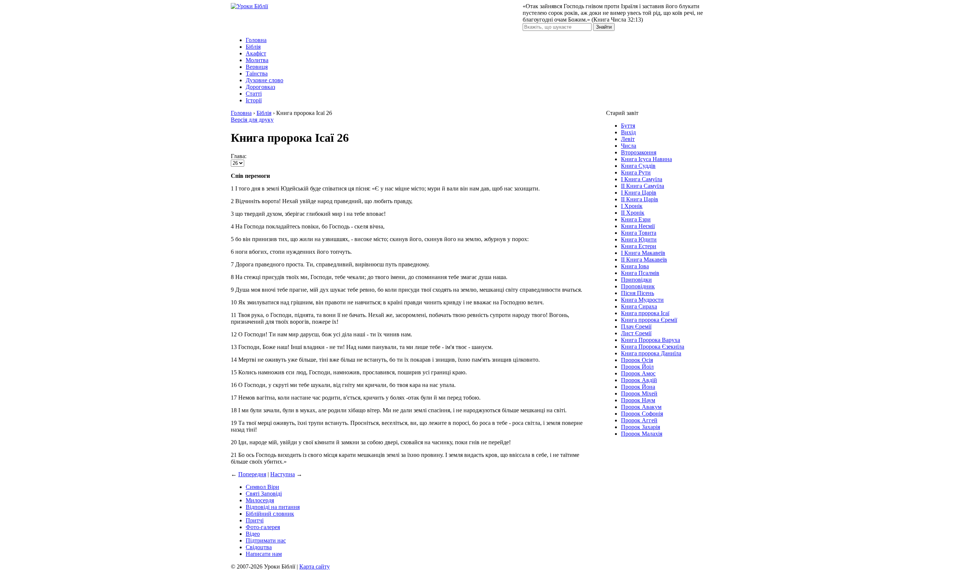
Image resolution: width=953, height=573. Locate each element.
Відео (253, 534)
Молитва (257, 60)
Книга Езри (636, 219)
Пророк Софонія (642, 413)
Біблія (253, 47)
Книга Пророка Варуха (650, 340)
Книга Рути (636, 172)
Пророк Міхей (639, 393)
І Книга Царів (638, 192)
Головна (256, 40)
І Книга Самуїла (641, 179)
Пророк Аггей (639, 420)
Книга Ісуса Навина (646, 159)
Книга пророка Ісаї (645, 313)
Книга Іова (635, 266)
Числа (628, 146)
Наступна (282, 474)
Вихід (628, 132)
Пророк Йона (638, 387)
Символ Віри (262, 487)
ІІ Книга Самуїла (642, 186)
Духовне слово (264, 80)
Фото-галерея (263, 527)
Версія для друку (252, 119)
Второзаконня (638, 152)
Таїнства (257, 73)
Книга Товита (638, 233)
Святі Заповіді (264, 493)
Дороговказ (260, 87)
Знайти (604, 27)
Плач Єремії (636, 326)
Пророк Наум (638, 400)
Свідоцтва (259, 547)
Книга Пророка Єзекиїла (652, 346)
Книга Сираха (639, 306)
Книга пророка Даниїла (651, 353)
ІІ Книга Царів (639, 199)
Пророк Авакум (641, 407)
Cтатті (254, 93)
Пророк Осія (637, 360)
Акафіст (256, 53)
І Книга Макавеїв (643, 253)
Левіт (628, 139)
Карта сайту (314, 566)
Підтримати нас (266, 540)
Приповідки (636, 279)
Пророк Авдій (639, 380)
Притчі (255, 520)
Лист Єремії (636, 333)
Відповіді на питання (273, 507)
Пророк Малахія (641, 433)
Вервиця (257, 67)
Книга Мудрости (642, 300)
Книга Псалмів (640, 273)
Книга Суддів (638, 166)
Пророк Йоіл (637, 367)
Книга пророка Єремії (649, 320)
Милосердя (260, 500)
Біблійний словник (270, 513)
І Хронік (632, 206)
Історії (254, 100)
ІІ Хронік (632, 212)
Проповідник (638, 286)
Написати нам (264, 554)
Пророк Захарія (640, 427)
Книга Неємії (638, 226)
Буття (628, 125)
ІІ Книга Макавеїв (644, 259)
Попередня (252, 474)
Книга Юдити (639, 239)
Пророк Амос (638, 373)
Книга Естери (638, 246)
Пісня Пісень (637, 293)
